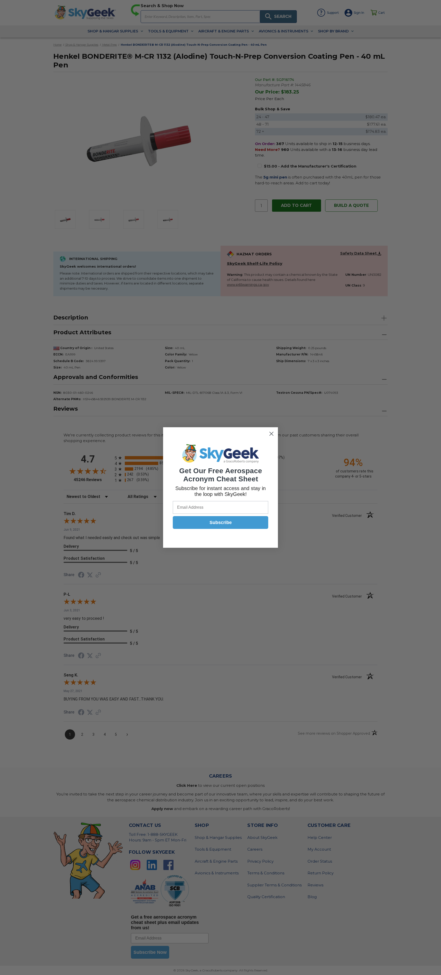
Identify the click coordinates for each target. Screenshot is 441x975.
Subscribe (221, 522)
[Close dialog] (271, 433)
